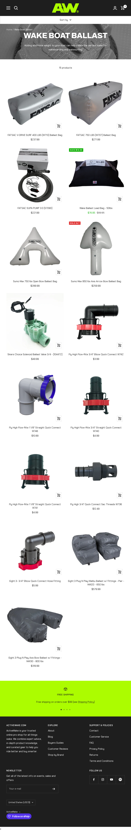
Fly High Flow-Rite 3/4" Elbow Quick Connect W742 (96, 354)
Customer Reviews (58, 748)
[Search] (16, 8)
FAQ (91, 742)
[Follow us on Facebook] (93, 779)
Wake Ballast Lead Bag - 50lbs (96, 208)
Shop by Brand (56, 755)
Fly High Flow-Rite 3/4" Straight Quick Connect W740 (96, 429)
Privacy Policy (96, 748)
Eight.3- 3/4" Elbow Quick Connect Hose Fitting (35, 581)
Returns (93, 755)
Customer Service (99, 736)
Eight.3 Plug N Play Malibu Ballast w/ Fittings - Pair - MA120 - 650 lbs (96, 582)
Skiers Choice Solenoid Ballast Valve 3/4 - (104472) (35, 354)
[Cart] (123, 8)
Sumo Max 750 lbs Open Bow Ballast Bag (35, 281)
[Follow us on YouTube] (111, 779)
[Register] (53, 789)
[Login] (115, 8)
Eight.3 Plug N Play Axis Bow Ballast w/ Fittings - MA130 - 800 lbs (35, 659)
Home (9, 29)
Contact (94, 730)
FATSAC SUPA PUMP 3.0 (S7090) (35, 208)
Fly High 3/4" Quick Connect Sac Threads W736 (96, 504)
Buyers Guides (56, 742)
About (51, 730)
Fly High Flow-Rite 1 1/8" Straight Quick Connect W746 (35, 429)
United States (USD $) (19, 802)
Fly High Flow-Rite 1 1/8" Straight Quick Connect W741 (35, 506)
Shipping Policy (86, 702)
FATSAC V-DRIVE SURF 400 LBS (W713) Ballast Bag (35, 135)
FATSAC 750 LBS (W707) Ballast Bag (96, 135)
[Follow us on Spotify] (120, 779)
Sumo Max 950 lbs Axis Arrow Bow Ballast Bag (96, 281)
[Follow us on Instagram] (102, 779)
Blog (50, 736)
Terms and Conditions (101, 761)
